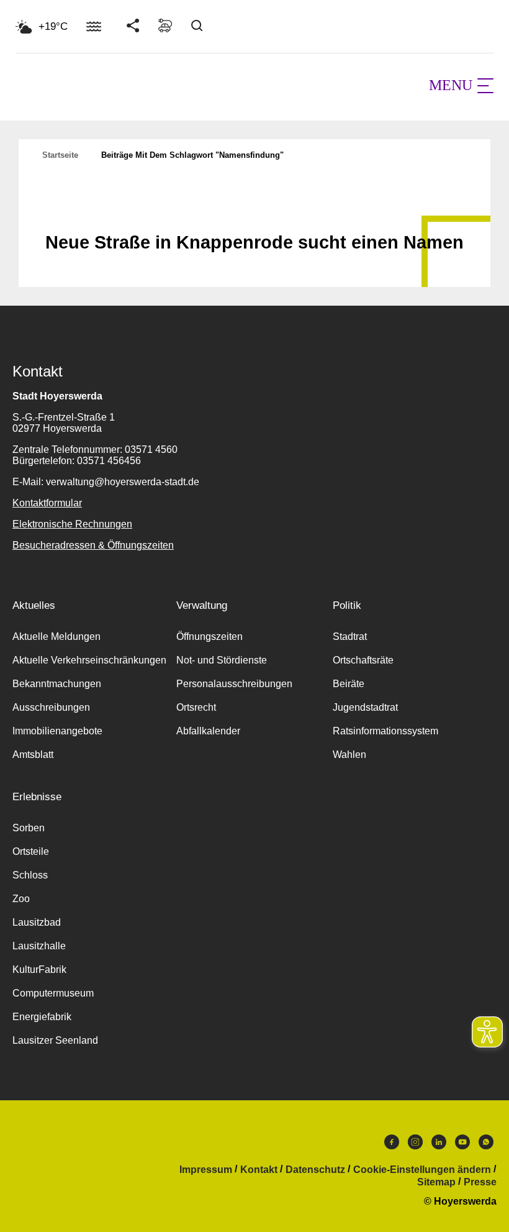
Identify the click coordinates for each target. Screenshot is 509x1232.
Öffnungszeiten (209, 636)
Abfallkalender (208, 731)
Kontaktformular (47, 503)
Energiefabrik (41, 1016)
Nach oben (254, 212)
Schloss (30, 875)
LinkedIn (438, 1145)
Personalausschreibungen (234, 683)
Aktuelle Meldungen (56, 636)
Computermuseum (53, 993)
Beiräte (348, 683)
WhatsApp (486, 1145)
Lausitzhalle (39, 946)
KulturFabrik (39, 969)
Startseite (60, 155)
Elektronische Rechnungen (72, 524)
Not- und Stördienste (221, 660)
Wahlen (349, 754)
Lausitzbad (36, 922)
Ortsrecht (196, 707)
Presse (480, 1182)
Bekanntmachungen (56, 683)
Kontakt (258, 1170)
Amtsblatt (32, 754)
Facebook (391, 1145)
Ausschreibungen (51, 707)
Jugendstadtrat (365, 707)
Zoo (21, 898)
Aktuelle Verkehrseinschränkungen (89, 660)
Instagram (415, 1145)
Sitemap (436, 1182)
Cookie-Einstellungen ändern (422, 1170)
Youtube (462, 1145)
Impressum (205, 1170)
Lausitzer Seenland (55, 1040)
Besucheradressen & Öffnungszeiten (93, 545)
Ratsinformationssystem (385, 731)
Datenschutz (315, 1170)
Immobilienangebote (57, 731)
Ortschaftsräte (363, 660)
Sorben (28, 828)
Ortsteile (30, 851)
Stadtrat (350, 636)
